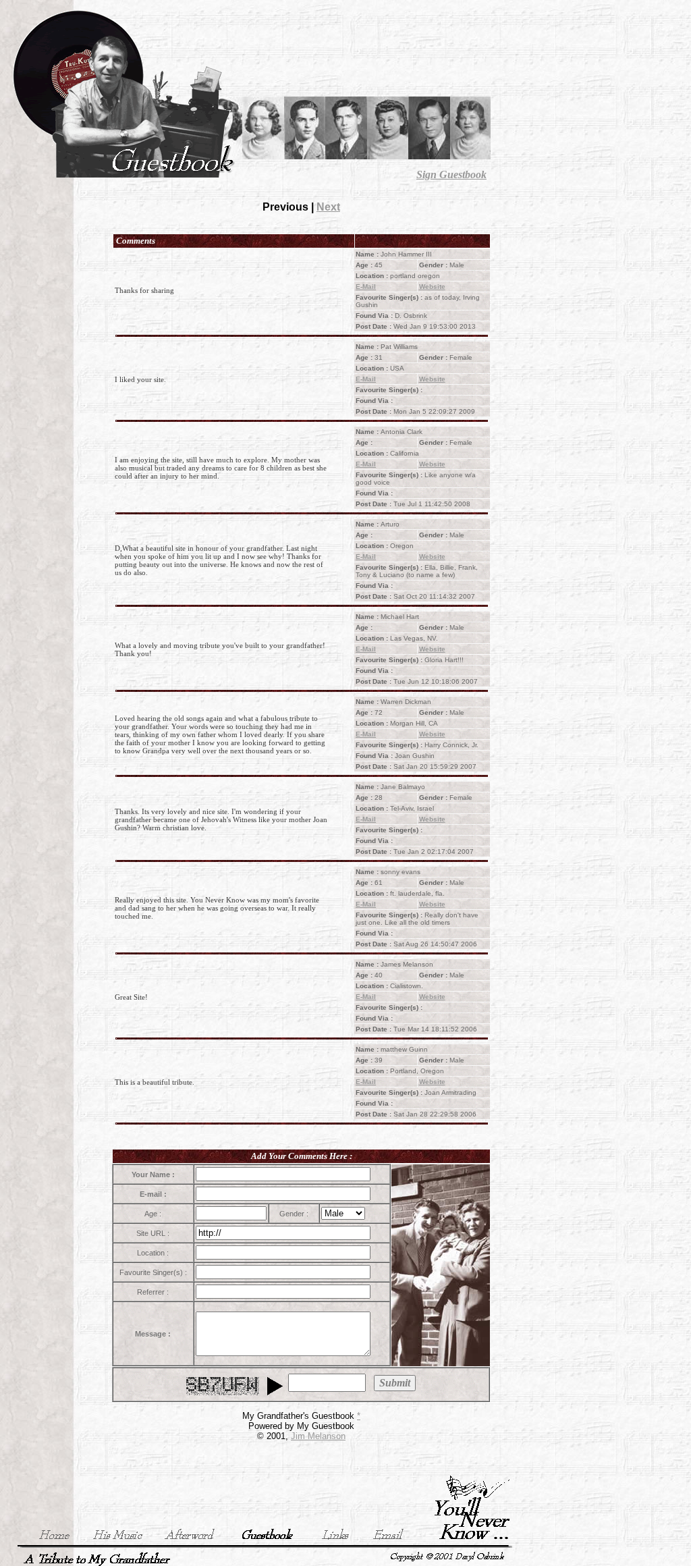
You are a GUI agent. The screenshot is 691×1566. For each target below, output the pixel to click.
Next (328, 207)
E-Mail (366, 286)
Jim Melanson (318, 1436)
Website (432, 286)
